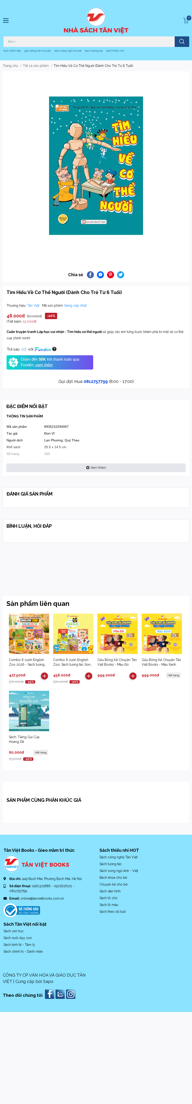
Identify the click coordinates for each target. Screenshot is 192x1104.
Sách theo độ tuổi (113, 911)
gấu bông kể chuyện (37, 50)
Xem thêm (98, 468)
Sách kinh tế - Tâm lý (19, 945)
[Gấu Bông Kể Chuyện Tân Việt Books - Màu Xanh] (162, 634)
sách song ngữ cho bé (67, 50)
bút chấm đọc (12, 50)
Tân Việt (33, 305)
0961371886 (42, 886)
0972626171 (63, 886)
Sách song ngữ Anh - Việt (119, 871)
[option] (96, 165)
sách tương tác (94, 50)
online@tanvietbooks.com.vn (42, 898)
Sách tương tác (111, 864)
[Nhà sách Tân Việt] (96, 20)
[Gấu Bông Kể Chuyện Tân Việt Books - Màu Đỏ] (117, 634)
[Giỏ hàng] (185, 20)
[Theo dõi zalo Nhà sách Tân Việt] (60, 993)
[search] (182, 41)
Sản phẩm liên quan (38, 603)
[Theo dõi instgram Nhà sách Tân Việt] (71, 993)
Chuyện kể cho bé (113, 884)
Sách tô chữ (108, 898)
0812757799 (96, 381)
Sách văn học (14, 931)
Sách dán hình (110, 891)
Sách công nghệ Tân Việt (118, 857)
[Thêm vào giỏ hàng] (44, 676)
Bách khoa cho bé (113, 877)
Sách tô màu (109, 905)
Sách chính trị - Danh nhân (23, 951)
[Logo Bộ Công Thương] (22, 910)
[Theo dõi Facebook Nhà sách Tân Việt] (50, 993)
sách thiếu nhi (115, 50)
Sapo (48, 981)
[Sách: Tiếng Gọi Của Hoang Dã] (29, 711)
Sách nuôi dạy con (18, 938)
